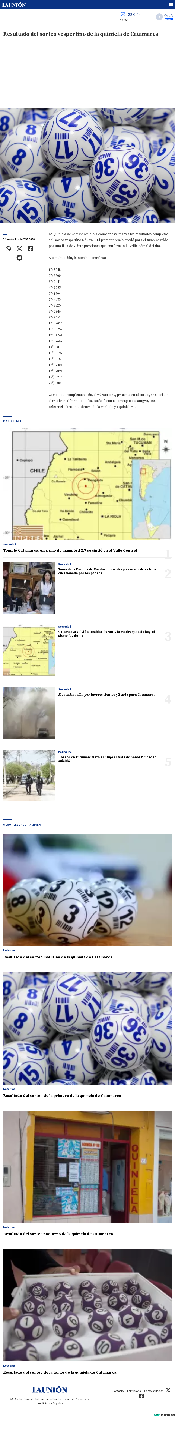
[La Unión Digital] (14, 4)
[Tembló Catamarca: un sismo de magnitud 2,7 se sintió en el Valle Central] (87, 484)
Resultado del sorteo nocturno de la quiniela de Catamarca (58, 1234)
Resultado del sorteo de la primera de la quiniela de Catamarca (62, 1095)
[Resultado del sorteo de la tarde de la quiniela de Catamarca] (87, 1305)
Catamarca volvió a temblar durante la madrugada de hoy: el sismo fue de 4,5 (106, 634)
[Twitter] (19, 248)
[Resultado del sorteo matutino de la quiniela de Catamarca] (87, 890)
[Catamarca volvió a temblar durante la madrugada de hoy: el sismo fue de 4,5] (29, 650)
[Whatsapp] (8, 248)
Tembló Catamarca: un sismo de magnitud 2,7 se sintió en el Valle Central (70, 550)
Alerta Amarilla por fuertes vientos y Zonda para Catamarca (106, 695)
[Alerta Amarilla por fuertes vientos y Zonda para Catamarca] (29, 713)
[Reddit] (19, 257)
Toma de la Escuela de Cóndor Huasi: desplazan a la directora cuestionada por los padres (107, 571)
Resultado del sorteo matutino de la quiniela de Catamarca (57, 957)
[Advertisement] (87, 76)
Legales (58, 1403)
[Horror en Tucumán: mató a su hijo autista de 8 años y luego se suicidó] (29, 775)
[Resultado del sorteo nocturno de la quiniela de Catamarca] (87, 1167)
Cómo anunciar (153, 1391)
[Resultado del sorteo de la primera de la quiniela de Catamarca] (87, 1028)
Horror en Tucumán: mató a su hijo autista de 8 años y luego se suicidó (107, 759)
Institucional (134, 1391)
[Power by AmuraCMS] (164, 1415)
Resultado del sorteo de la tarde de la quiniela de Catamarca (59, 1372)
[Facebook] (30, 248)
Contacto (118, 1391)
